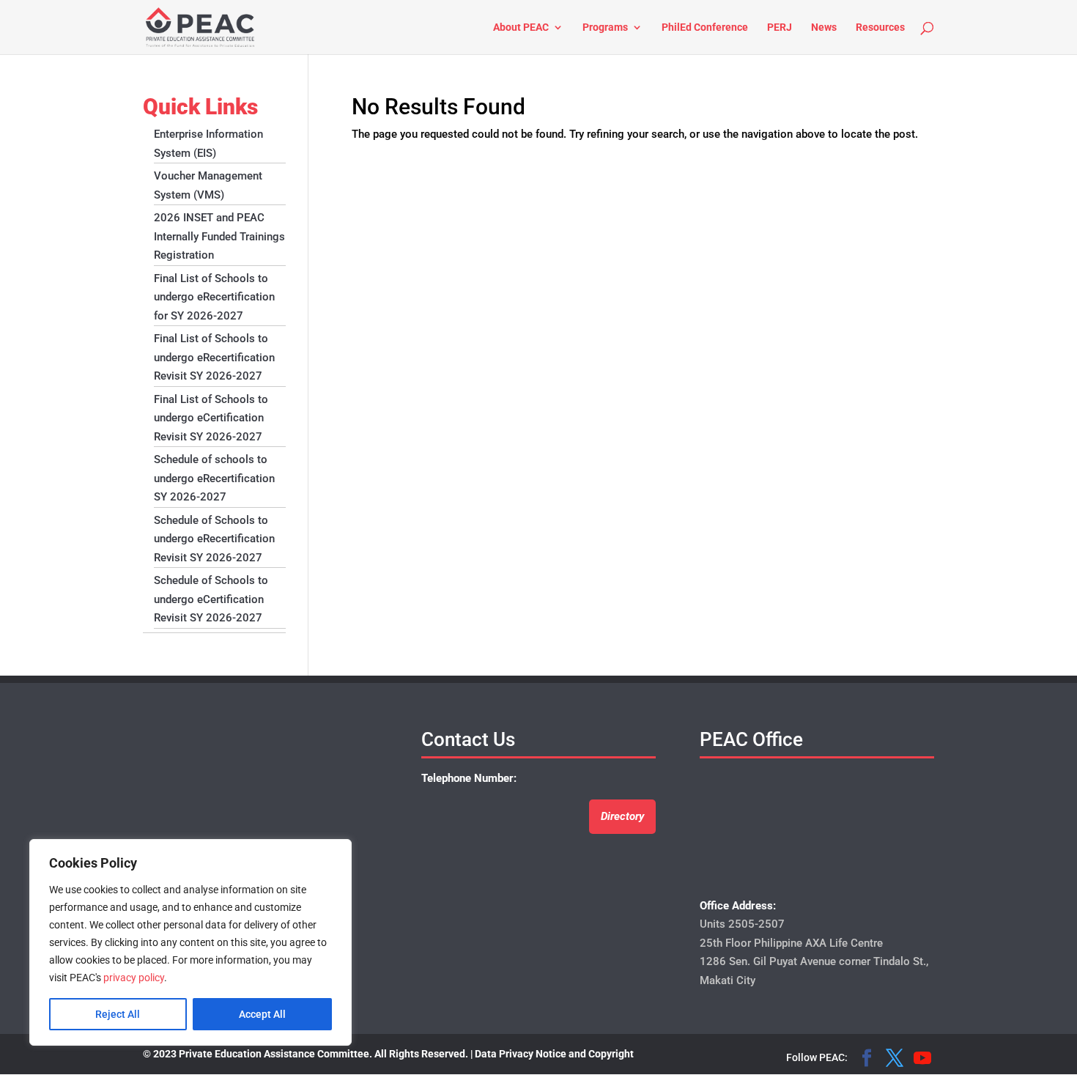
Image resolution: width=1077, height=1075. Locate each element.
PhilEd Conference (705, 27)
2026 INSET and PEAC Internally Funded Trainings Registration (219, 236)
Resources (880, 27)
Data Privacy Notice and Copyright (554, 1054)
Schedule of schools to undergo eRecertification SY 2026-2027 (214, 478)
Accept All (262, 1014)
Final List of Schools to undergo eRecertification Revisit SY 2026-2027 (214, 357)
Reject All (117, 1014)
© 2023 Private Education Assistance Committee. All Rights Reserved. (305, 1054)
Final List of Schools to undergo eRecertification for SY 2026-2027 (214, 297)
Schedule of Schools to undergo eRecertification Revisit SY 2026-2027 (214, 539)
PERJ (779, 27)
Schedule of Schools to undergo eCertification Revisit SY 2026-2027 (211, 599)
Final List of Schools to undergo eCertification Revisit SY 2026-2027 (211, 418)
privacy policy (133, 977)
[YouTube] (922, 1059)
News (824, 27)
